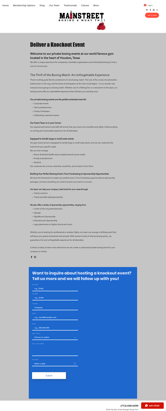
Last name (35, 293)
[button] (85, 5)
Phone (34, 324)
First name (35, 284)
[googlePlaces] (147, 10)
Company (35, 303)
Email (33, 313)
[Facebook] (31, 257)
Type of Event (36, 333)
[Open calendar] (75, 363)
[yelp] (157, 10)
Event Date (35, 359)
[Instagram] (35, 257)
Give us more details (38, 343)
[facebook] (150, 10)
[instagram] (154, 10)
